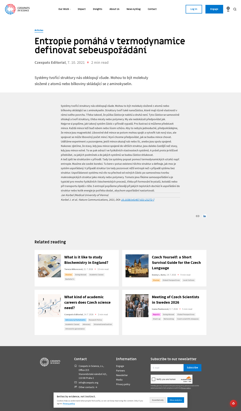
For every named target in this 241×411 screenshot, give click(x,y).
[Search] (235, 9)
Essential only (158, 400)
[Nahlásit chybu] (233, 403)
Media (119, 379)
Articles (39, 30)
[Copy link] (197, 216)
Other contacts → (88, 387)
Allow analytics (176, 400)
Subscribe (192, 367)
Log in (194, 9)
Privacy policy (123, 384)
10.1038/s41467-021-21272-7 (137, 199)
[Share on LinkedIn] (204, 216)
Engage (214, 9)
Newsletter (122, 375)
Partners (120, 370)
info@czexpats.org (88, 382)
